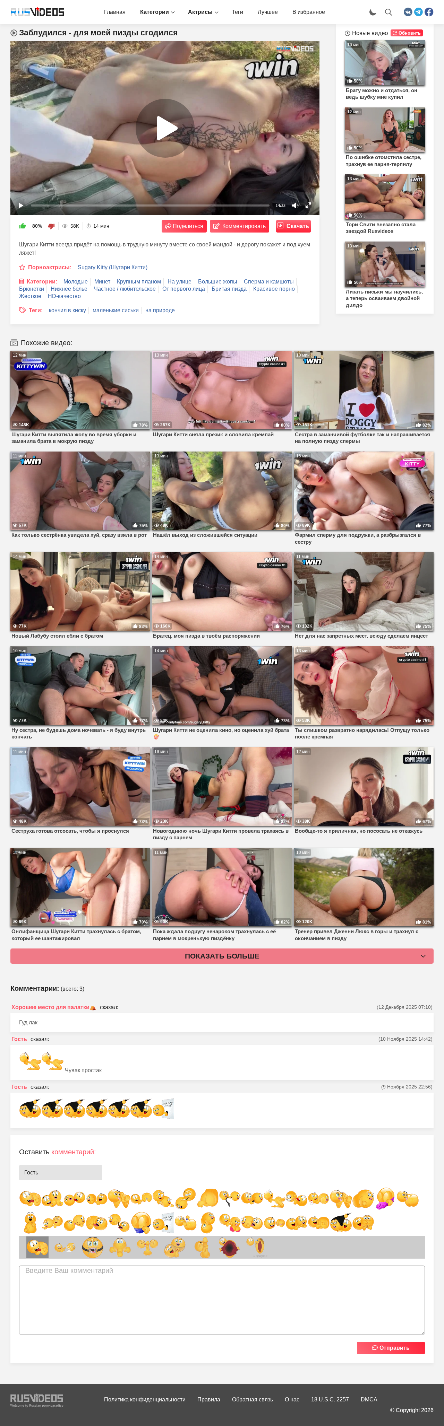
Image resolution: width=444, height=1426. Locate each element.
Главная (115, 12)
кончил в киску (67, 310)
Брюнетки (31, 289)
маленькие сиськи (116, 310)
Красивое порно (274, 289)
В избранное (308, 12)
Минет (102, 282)
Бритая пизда (229, 289)
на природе (160, 310)
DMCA (369, 1399)
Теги (237, 12)
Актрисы (200, 12)
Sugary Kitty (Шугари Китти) (112, 267)
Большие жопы (217, 282)
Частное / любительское (125, 289)
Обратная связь (252, 1399)
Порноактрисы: (49, 267)
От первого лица (183, 289)
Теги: (36, 310)
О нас (292, 1399)
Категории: (42, 282)
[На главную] (34, 12)
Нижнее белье (69, 289)
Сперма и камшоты (269, 282)
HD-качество (64, 296)
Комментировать (244, 226)
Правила (208, 1399)
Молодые (75, 282)
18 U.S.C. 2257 (330, 1399)
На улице (179, 282)
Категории (154, 12)
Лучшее (268, 12)
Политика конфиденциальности (145, 1399)
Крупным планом (139, 282)
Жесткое (30, 296)
